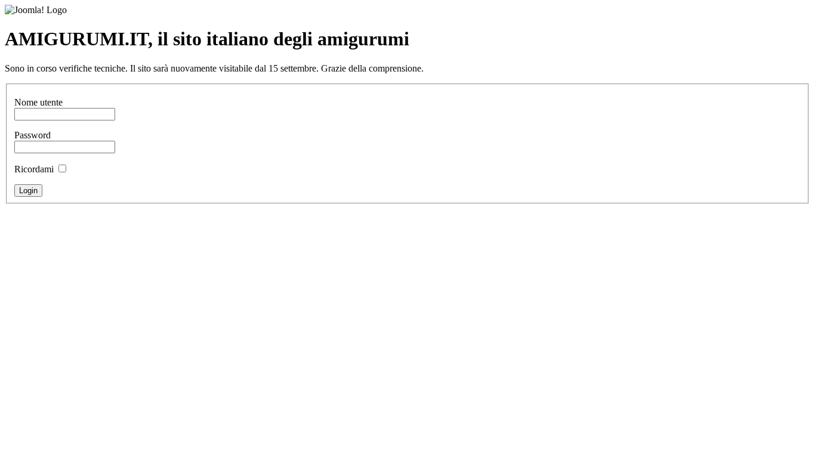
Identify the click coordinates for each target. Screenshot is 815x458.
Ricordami (34, 169)
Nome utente (38, 102)
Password (32, 135)
